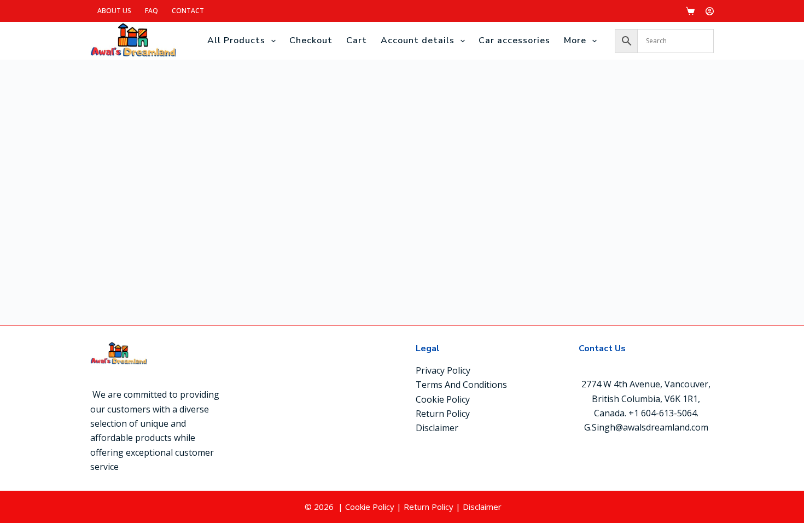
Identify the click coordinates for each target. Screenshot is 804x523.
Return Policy (443, 414)
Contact (188, 10)
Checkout (311, 40)
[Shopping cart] (690, 11)
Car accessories (514, 40)
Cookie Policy (443, 399)
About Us (114, 10)
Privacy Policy (443, 370)
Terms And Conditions (461, 385)
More (575, 40)
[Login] (710, 11)
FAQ (151, 10)
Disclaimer (437, 428)
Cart (356, 40)
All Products (236, 40)
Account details (418, 40)
